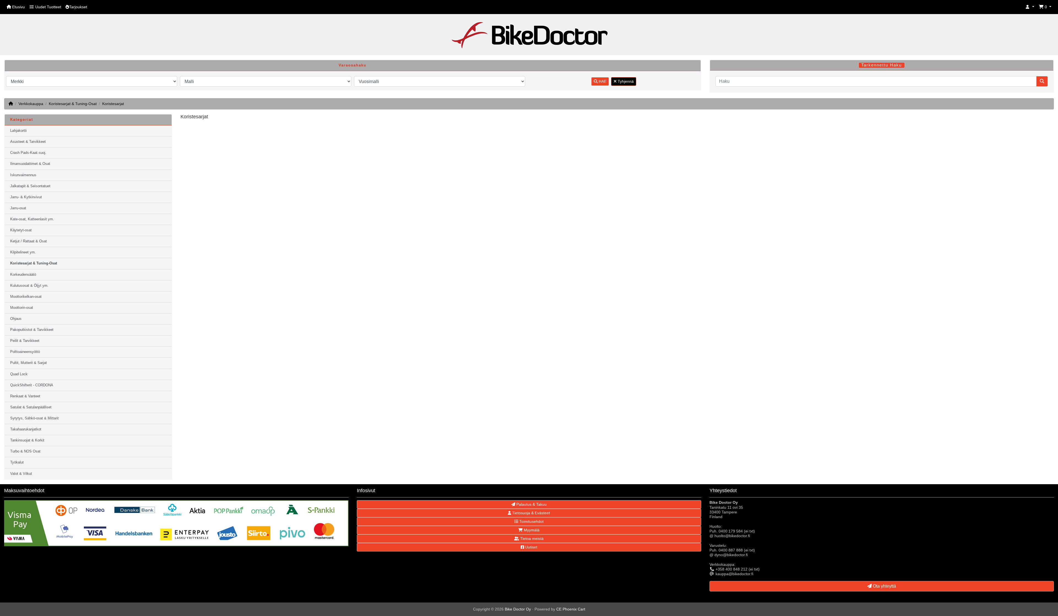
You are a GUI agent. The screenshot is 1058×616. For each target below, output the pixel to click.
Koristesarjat (113, 103)
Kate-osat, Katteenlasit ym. (32, 219)
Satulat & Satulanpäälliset (31, 407)
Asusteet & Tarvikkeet (28, 142)
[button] (1030, 7)
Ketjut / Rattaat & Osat (28, 241)
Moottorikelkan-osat (26, 297)
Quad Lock (19, 374)
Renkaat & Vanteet (25, 396)
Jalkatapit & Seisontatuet (30, 186)
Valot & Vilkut (21, 474)
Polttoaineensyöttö (25, 352)
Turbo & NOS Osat (25, 451)
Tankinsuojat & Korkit (27, 440)
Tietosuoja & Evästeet (530, 513)
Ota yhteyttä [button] (884, 586)
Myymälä (531, 530)
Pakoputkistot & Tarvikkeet (31, 330)
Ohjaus (15, 319)
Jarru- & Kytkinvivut (26, 197)
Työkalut (17, 462)
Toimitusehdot (531, 521)
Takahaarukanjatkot (25, 429)
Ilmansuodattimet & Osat (30, 164)
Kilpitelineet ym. (23, 252)
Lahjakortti (18, 131)
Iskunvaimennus (23, 175)
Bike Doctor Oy (518, 609)
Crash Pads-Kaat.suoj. (28, 153)
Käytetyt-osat (21, 230)
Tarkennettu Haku (881, 65)
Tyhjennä (625, 81)
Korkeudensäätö (23, 275)
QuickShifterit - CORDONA (31, 385)
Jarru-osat (18, 208)
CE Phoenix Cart (570, 609)
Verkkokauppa (30, 103)
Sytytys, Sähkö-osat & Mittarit (34, 418)
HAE (602, 81)
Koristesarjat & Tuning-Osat (73, 103)
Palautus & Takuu (531, 504)
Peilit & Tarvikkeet (24, 341)
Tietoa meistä (531, 538)
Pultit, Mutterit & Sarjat (28, 363)
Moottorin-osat (21, 308)
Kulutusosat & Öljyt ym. (29, 286)
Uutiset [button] (530, 547)
